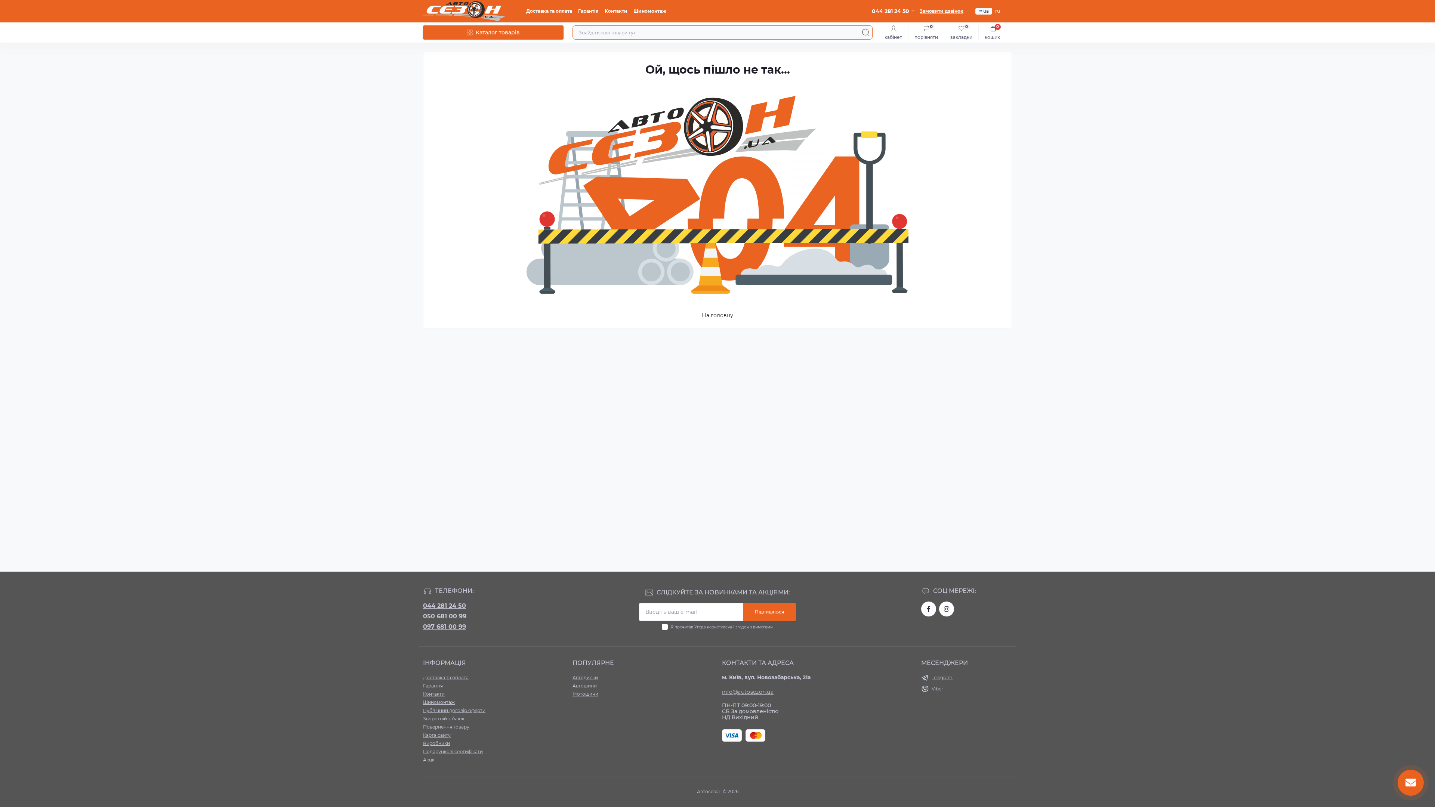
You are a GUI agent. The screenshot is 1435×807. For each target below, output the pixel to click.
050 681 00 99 (444, 616)
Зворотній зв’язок (444, 718)
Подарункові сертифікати (453, 751)
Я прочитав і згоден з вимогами (722, 627)
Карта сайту (437, 735)
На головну (717, 315)
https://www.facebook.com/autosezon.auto (928, 609)
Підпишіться (769, 612)
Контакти (616, 11)
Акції (428, 760)
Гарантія (588, 11)
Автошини (585, 686)
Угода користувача (713, 627)
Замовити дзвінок (941, 11)
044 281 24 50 (444, 605)
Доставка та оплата (549, 11)
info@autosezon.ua (748, 692)
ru (997, 11)
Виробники (436, 743)
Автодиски (585, 677)
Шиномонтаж (649, 11)
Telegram (942, 677)
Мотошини (585, 694)
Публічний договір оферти (454, 710)
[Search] (866, 32)
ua (986, 11)
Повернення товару (446, 727)
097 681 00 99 (444, 626)
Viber (937, 689)
